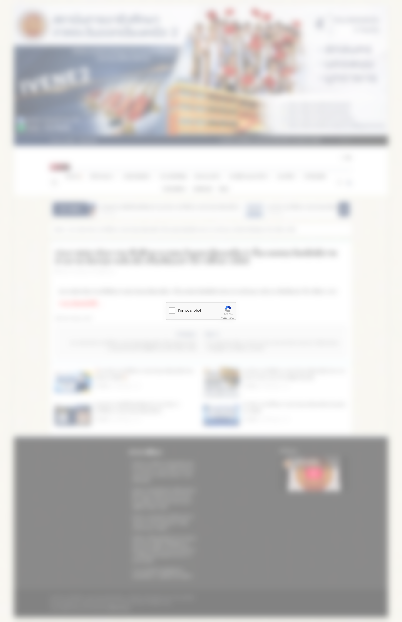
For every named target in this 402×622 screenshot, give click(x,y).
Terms (231, 318)
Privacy (224, 318)
